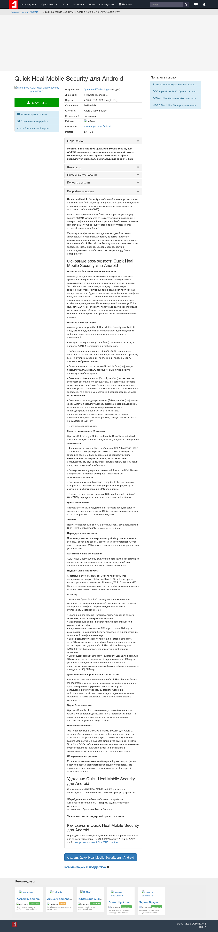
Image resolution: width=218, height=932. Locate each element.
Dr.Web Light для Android (124, 902)
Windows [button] (127, 4)
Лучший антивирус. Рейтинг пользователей (178, 84)
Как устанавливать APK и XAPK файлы (96, 842)
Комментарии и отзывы (33, 114)
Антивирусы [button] (28, 4)
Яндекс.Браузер (149, 902)
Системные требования (82, 175)
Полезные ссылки (78, 182)
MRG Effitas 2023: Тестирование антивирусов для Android (177, 105)
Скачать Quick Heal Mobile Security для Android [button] (100, 857)
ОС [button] (64, 4)
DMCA (202, 927)
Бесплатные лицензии (101, 4)
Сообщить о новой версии (34, 128)
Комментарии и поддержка (85, 866)
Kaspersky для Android (31, 898)
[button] (196, 4)
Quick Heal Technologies (97, 89)
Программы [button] (48, 4)
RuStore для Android (91, 898)
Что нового (74, 167)
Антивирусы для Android (24, 11)
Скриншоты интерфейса (34, 121)
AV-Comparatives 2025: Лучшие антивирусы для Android (177, 91)
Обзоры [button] (77, 4)
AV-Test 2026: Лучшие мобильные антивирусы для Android (177, 98)
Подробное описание (80, 191)
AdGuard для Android (60, 898)
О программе (75, 141)
